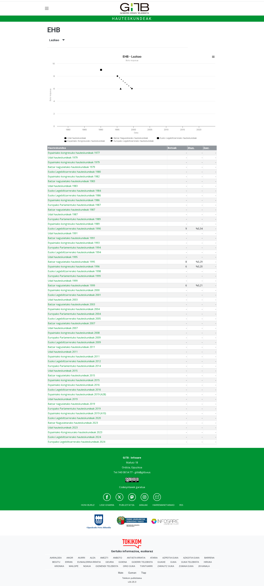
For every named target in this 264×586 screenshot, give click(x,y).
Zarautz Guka (166, 566)
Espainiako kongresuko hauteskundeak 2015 (74, 380)
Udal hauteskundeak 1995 (63, 257)
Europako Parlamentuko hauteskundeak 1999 (74, 276)
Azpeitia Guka (170, 558)
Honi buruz (88, 504)
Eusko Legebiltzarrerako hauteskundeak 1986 (74, 195)
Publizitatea (126, 504)
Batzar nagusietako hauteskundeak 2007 (71, 323)
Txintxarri (146, 566)
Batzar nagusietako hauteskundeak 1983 (71, 181)
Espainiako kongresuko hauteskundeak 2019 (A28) (77, 394)
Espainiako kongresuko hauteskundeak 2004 (74, 309)
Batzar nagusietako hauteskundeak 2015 (71, 375)
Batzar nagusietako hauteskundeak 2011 (71, 347)
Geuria (110, 562)
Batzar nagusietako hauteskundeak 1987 (71, 209)
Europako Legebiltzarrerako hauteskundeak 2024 (76, 441)
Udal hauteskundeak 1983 (63, 186)
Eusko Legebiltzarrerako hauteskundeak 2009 (74, 342)
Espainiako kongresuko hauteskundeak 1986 (74, 200)
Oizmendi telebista (107, 566)
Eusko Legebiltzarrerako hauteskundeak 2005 (74, 318)
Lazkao (55, 40)
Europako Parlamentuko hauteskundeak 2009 (74, 337)
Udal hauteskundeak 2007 (63, 328)
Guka (173, 562)
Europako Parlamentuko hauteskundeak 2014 (74, 366)
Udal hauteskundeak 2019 (63, 399)
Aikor (69, 558)
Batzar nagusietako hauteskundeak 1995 (71, 261)
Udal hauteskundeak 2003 (63, 299)
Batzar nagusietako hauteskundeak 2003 (71, 304)
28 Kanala (204, 566)
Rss (181, 504)
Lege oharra (106, 504)
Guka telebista (190, 562)
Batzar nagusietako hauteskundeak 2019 (71, 404)
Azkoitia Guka (191, 558)
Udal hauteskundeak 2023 (63, 427)
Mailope (73, 566)
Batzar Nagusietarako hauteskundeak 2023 (73, 422)
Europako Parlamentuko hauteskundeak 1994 (74, 247)
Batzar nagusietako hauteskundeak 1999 (71, 285)
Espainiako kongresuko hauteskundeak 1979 (74, 162)
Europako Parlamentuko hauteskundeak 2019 (74, 408)
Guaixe (161, 562)
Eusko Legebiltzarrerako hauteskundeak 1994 (74, 252)
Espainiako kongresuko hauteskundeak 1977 (74, 152)
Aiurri (81, 558)
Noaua (87, 566)
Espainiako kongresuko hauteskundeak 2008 (74, 332)
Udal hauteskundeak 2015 (63, 370)
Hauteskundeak (132, 19)
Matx (120, 572)
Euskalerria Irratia (89, 562)
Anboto (117, 558)
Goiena (123, 562)
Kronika (59, 566)
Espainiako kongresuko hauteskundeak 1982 (74, 176)
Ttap (143, 572)
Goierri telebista (142, 562)
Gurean (132, 572)
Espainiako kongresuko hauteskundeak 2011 (74, 356)
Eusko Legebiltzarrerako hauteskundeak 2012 (74, 361)
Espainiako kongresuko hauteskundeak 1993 (74, 242)
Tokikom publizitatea (132, 578)
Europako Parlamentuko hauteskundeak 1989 (74, 219)
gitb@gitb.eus (142, 472)
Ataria (154, 558)
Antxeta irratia (136, 558)
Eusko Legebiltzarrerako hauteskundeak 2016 (74, 389)
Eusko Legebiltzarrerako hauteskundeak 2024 (74, 437)
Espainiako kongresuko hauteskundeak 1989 (74, 224)
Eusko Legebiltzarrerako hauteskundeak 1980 (74, 171)
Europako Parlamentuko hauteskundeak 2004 (74, 314)
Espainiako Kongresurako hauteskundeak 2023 (75, 432)
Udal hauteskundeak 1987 (63, 214)
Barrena (209, 558)
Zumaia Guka (186, 566)
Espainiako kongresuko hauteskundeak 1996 (74, 266)
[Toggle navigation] (47, 8)
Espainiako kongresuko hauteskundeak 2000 (74, 290)
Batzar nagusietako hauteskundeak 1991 (71, 238)
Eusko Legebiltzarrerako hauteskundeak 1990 (74, 228)
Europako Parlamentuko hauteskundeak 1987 (74, 205)
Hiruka (208, 562)
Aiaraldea (56, 558)
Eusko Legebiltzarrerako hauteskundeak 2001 (74, 295)
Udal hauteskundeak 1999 (63, 280)
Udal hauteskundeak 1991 (63, 233)
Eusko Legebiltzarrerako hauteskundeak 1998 (74, 271)
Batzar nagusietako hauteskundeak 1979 (71, 167)
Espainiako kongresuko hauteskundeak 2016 (74, 385)
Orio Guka (129, 566)
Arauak (143, 504)
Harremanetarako (163, 504)
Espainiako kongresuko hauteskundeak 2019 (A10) (77, 413)
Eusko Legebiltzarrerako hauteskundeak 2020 (74, 418)
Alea (92, 558)
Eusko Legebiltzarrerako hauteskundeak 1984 (74, 190)
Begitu (56, 562)
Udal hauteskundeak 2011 (63, 351)
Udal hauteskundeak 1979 (63, 157)
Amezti (104, 558)
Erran (68, 562)
